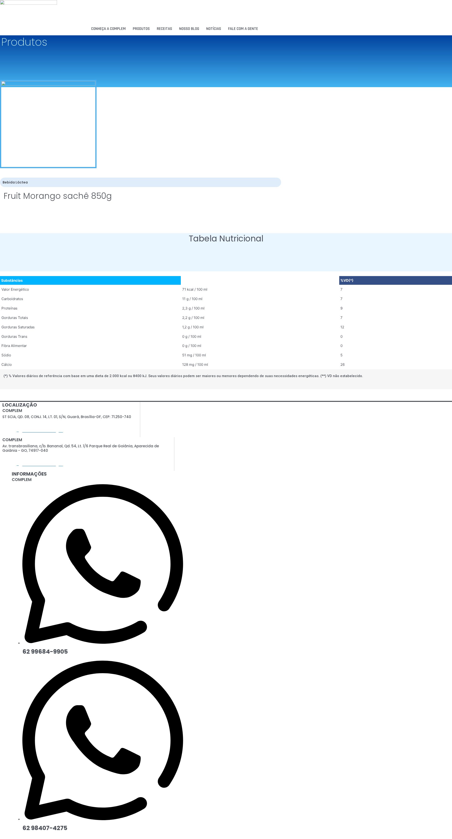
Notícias (213, 28)
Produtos (141, 28)
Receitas (164, 28)
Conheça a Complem (108, 28)
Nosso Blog (189, 28)
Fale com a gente (243, 28)
